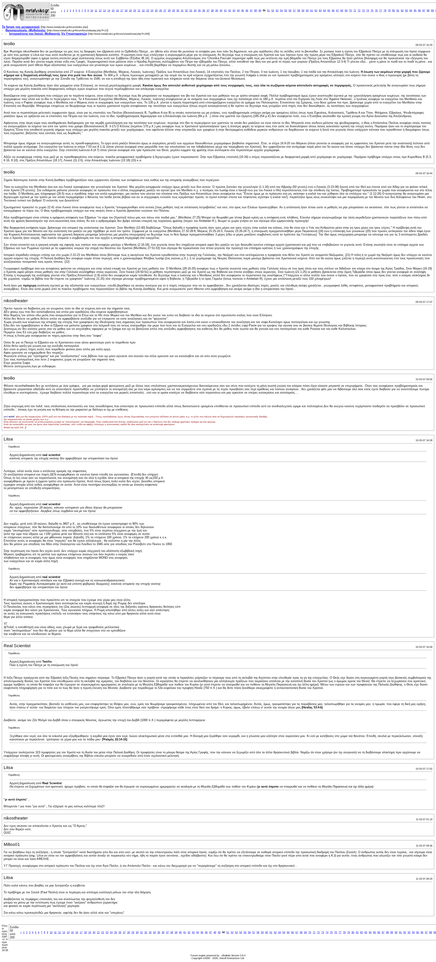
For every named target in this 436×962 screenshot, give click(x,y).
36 (203, 10)
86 (419, 10)
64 (324, 10)
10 (91, 10)
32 (186, 10)
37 (208, 10)
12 (100, 10)
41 (225, 10)
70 (350, 10)
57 (294, 10)
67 (337, 10)
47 (251, 10)
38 (212, 10)
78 (385, 10)
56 (290, 10)
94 (413, 932)
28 (169, 10)
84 (410, 10)
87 (423, 10)
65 (328, 10)
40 (221, 10)
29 (173, 10)
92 (404, 932)
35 (199, 10)
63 (320, 10)
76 (376, 10)
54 (281, 10)
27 (165, 10)
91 (400, 932)
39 (216, 10)
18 (126, 10)
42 (229, 10)
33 (190, 10)
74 (367, 10)
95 (417, 932)
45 (242, 10)
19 (130, 10)
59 (303, 10)
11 (96, 10)
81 (397, 10)
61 (311, 10)
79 (389, 10)
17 (121, 10)
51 (268, 10)
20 (134, 10)
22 (143, 10)
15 (113, 10)
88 (428, 10)
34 (195, 10)
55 (285, 10)
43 (234, 10)
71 (354, 10)
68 (341, 10)
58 (298, 10)
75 (372, 10)
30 (177, 10)
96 (422, 932)
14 (108, 10)
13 (104, 10)
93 (409, 932)
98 (430, 932)
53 (277, 10)
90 (396, 932)
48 (255, 10)
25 (156, 10)
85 (415, 10)
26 (160, 10)
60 (307, 10)
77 (380, 10)
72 (359, 10)
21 (139, 10)
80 (393, 10)
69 (346, 10)
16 (117, 10)
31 (182, 10)
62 (316, 10)
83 (406, 10)
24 (152, 10)
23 (147, 10)
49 (259, 10)
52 (272, 10)
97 (426, 932)
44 (238, 10)
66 (333, 10)
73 (363, 10)
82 (402, 10)
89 (432, 10)
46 (246, 10)
